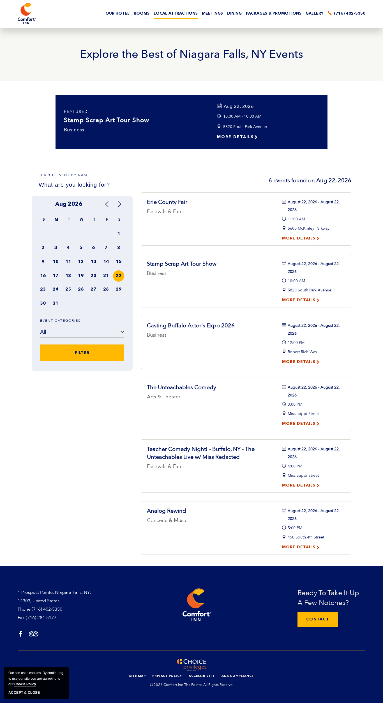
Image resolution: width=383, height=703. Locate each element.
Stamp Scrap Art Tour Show (106, 120)
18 (68, 276)
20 (93, 276)
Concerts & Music (167, 520)
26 (81, 289)
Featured (76, 111)
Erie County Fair (167, 202)
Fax (21, 618)
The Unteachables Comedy (181, 387)
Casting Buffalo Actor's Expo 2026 (191, 325)
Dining (234, 13)
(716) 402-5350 (47, 609)
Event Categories (60, 320)
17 (55, 276)
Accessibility (202, 676)
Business (74, 129)
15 (118, 262)
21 (106, 276)
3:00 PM (295, 404)
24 (55, 289)
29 (118, 289)
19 (81, 276)
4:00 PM (295, 466)
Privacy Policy (167, 676)
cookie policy (25, 684)
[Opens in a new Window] (20, 634)
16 (43, 276)
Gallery (315, 13)
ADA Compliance (238, 676)
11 (68, 262)
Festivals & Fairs (165, 211)
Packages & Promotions (273, 13)
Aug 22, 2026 (239, 106)
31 (55, 304)
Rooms (141, 13)
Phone (24, 609)
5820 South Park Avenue (245, 126)
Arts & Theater (163, 396)
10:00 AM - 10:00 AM (242, 116)
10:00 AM (296, 281)
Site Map (137, 676)
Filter (82, 353)
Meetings (212, 13)
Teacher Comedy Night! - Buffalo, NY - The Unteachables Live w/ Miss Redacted (201, 453)
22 (118, 276)
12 (81, 262)
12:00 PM (296, 342)
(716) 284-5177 (41, 618)
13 (93, 262)
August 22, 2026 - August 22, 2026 (314, 206)
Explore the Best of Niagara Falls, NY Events (191, 54)
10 (55, 262)
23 (43, 289)
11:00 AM (296, 219)
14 (106, 262)
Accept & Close (24, 693)
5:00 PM (295, 528)
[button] (317, 619)
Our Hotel (117, 13)
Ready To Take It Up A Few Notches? (328, 598)
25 (68, 289)
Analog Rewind (166, 511)
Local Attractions (176, 13)
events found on (310, 180)
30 (43, 304)
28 (106, 289)
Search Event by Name (64, 175)
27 (93, 289)
